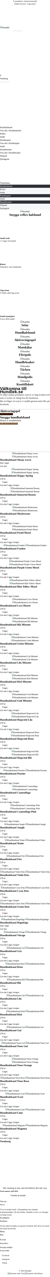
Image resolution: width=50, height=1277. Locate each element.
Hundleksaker (6, 149)
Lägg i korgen (13, 485)
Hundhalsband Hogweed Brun (17, 738)
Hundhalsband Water (12, 843)
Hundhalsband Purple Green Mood (19, 567)
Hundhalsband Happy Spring (16, 475)
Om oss (3, 1201)
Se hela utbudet (6, 414)
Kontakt (3, 1240)
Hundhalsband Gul (10, 1030)
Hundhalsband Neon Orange (16, 1065)
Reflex (3, 134)
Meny (2, 1231)
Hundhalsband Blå (10, 982)
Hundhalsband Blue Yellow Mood (18, 586)
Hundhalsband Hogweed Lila (16, 719)
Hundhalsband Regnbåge (14, 922)
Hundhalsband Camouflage (15, 792)
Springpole (4, 159)
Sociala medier (6, 1247)
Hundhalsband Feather (13, 548)
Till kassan (5, 1195)
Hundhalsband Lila (11, 998)
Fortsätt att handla (18, 1195)
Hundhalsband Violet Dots (14, 875)
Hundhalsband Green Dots (14, 906)
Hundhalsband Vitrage (12, 935)
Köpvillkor (4, 1243)
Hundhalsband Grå (11, 951)
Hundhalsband (6, 127)
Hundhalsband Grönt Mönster (17, 643)
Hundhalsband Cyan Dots (14, 891)
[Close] (20, 115)
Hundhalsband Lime (11, 1112)
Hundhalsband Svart (11, 1097)
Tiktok (4, 1263)
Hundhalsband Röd (11, 1014)
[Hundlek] (4, 27)
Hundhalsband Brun (11, 967)
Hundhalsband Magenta (13, 1128)
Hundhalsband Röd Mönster (16, 681)
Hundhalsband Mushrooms (15, 513)
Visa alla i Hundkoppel (9, 143)
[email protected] (30, 1)
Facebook (5, 1256)
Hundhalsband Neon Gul (14, 1046)
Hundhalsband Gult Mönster (16, 700)
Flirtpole (3, 156)
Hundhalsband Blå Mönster (15, 624)
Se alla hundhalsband (9, 423)
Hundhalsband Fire (11, 859)
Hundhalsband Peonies (12, 773)
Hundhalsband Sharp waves (15, 459)
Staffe (2, 137)
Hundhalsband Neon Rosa (14, 1081)
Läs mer (3, 466)
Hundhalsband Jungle (12, 827)
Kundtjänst (4, 1218)
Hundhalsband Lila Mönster (15, 662)
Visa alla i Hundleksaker (10, 153)
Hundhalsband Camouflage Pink (18, 811)
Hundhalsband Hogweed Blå (16, 757)
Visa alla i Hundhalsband (10, 130)
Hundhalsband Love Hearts (15, 605)
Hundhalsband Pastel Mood (15, 532)
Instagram (5, 1259)
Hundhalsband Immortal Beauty (18, 494)
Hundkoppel (5, 140)
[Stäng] (20, 1153)
